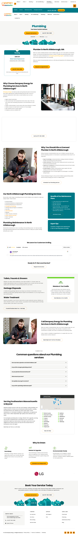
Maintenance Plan (28, 9)
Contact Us (73, 1)
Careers (21, 9)
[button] (74, 5)
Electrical (57, 1)
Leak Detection (9, 210)
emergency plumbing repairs (56, 55)
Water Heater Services (10, 215)
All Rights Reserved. (18, 532)
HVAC (24, 1)
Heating (31, 1)
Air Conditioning (40, 1)
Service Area (64, 1)
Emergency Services (38, 9)
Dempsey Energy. (10, 532)
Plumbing (49, 1)
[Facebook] (68, 533)
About (18, 1)
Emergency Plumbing (10, 206)
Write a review (66, 247)
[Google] (65, 533)
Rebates (15, 9)
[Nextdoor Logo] (74, 533)
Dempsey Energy (7, 92)
